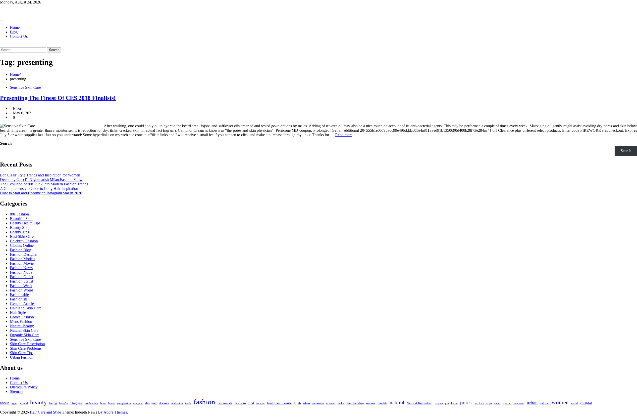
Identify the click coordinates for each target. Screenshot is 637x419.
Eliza (17, 108)
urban (532, 402)
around (24, 403)
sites (489, 403)
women (560, 402)
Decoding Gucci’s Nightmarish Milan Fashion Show (41, 179)
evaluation (177, 403)
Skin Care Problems (25, 348)
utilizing (544, 403)
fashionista (224, 403)
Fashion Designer (24, 254)
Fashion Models (22, 259)
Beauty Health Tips (25, 223)
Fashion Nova (21, 272)
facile (188, 403)
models (382, 403)
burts (103, 403)
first (251, 403)
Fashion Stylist (21, 281)
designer (151, 403)
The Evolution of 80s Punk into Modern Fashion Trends (44, 184)
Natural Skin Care (24, 330)
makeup (330, 403)
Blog (14, 32)
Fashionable (19, 295)
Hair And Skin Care (25, 308)
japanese (318, 403)
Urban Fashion (21, 357)
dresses (164, 403)
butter (111, 403)
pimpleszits (451, 403)
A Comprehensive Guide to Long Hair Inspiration (39, 188)
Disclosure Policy (24, 387)
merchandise (355, 403)
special (507, 403)
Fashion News (21, 268)
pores (466, 403)
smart (497, 403)
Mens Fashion (21, 321)
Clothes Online (22, 245)
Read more (343, 135)
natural (397, 403)
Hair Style (18, 312)
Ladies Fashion (22, 317)
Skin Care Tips (21, 353)
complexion (124, 403)
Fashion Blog (20, 250)
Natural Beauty (22, 326)
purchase (479, 403)
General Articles (22, 303)
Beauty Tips (19, 232)
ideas (306, 403)
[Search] (1, 45)
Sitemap (16, 391)
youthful (586, 403)
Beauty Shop (20, 227)
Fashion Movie (22, 263)
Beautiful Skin (21, 218)
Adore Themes (115, 412)
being (53, 403)
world (574, 403)
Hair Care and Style (15, 10)
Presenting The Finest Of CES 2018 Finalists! (58, 98)
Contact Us (19, 36)
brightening (91, 403)
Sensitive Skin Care (25, 87)
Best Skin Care (22, 236)
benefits (63, 403)
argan (14, 403)
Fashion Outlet (21, 277)
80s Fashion (19, 214)
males (341, 403)
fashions (240, 403)
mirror (370, 403)
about (4, 403)
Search (6, 143)
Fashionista (19, 299)
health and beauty (279, 403)
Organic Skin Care (24, 335)
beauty (38, 402)
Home (15, 27)
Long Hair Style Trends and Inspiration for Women (40, 175)
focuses (260, 403)
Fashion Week (21, 286)
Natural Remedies (419, 403)
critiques (138, 403)
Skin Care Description (27, 344)
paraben (438, 403)
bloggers (76, 403)
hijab (297, 403)
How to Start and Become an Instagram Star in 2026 (41, 193)
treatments (519, 403)
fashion (204, 402)
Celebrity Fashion (24, 241)
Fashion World (21, 290)
